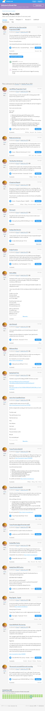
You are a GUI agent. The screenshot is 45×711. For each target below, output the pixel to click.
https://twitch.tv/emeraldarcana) (16, 360)
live (40, 51)
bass (29, 561)
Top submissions (5, 22)
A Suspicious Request (14, 182)
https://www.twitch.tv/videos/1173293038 (23, 458)
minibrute (39, 132)
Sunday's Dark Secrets (15, 229)
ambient (35, 176)
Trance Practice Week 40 (15, 449)
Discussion (27, 19)
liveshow (34, 661)
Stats (13, 22)
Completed (13, 11)
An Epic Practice (13, 249)
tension (40, 176)
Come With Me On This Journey (17, 624)
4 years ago (39, 88)
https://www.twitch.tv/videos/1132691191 (17, 654)
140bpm (29, 481)
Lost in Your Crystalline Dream (17, 397)
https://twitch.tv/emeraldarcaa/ (21, 606)
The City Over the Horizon (16, 161)
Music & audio (8, 11)
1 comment (11, 204)
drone (40, 343)
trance (40, 481)
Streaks (3, 11)
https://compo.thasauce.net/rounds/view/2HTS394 (19, 405)
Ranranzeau (14, 69)
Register (40, 1)
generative (39, 367)
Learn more (38, 5)
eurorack (37, 51)
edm (37, 481)
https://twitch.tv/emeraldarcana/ (27, 478)
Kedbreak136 (15, 61)
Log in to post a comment (16, 56)
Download (38, 47)
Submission (4, 19)
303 (30, 155)
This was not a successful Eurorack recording (21, 666)
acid (33, 155)
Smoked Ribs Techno (14, 543)
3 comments (11, 267)
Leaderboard (36, 19)
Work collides (12, 272)
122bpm (22, 204)
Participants (18, 19)
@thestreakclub (41, 705)
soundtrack (39, 204)
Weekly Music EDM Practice (16, 567)
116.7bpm (27, 132)
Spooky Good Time (14, 373)
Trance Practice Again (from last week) (19, 524)
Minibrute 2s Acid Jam (15, 137)
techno (40, 561)
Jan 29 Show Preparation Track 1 (17, 89)
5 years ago (39, 27)
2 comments (11, 51)
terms (9, 705)
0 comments (11, 132)
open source (32, 705)
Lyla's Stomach (13, 324)
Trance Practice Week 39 (15, 487)
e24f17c (35, 705)
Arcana (17, 32)
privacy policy (13, 705)
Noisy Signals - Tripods (15, 597)
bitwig (26, 204)
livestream (39, 661)
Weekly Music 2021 (10, 14)
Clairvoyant (12, 210)
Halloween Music (13, 348)
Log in (34, 1)
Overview (11, 19)
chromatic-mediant (32, 204)
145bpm (31, 176)
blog (16, 705)
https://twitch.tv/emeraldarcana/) (26, 512)
